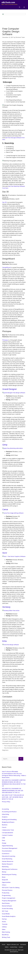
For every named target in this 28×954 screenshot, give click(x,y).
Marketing (5, 866)
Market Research (7, 864)
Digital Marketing (7, 846)
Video (3, 929)
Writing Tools (6, 937)
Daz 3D (4, 202)
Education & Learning (8, 856)
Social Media (6, 914)
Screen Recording (7, 908)
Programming (6, 895)
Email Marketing (7, 859)
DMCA (6, 947)
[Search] (21, 759)
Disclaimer (23, 944)
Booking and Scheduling (9, 819)
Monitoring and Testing (9, 874)
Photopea (5, 340)
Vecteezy (6, 607)
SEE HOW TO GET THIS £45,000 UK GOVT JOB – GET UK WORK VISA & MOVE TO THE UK (13, 797)
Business (4, 825)
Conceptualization (7, 832)
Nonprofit (5, 880)
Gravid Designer (9, 389)
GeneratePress (14, 951)
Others (4, 885)
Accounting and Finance (9, 812)
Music (4, 877)
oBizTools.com (8, 2)
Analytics (4, 817)
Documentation (7, 851)
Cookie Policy (13, 947)
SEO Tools (5, 911)
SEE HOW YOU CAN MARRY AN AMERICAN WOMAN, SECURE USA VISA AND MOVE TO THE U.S (12, 790)
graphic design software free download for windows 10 (13, 739)
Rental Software (7, 906)
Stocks (4, 921)
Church (4, 827)
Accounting (5, 809)
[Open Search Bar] (19, 7)
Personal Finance (7, 890)
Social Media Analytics (8, 916)
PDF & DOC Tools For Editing (10, 887)
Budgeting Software (8, 822)
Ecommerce (5, 853)
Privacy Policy (6, 802)
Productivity (5, 893)
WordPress (5, 935)
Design (6, 721)
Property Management (9, 901)
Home (3, 944)
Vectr (4, 552)
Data (3, 840)
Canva (5, 509)
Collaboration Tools (8, 830)
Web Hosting (6, 932)
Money (4, 872)
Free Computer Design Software (13, 746)
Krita (4, 641)
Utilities (4, 927)
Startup (4, 919)
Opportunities (6, 882)
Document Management (9, 848)
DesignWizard (6, 267)
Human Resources (7, 861)
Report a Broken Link (13, 944)
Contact (21, 947)
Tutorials (4, 924)
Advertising (5, 814)
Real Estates (6, 903)
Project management (8, 898)
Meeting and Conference (9, 869)
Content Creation (7, 835)
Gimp (4, 444)
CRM (3, 838)
